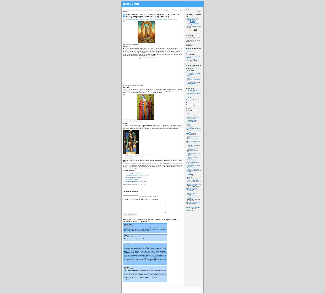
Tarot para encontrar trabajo (194, 155)
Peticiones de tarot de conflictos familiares (192, 134)
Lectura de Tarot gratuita (157, 19)
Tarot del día (189, 177)
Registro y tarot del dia (192, 178)
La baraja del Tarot (191, 176)
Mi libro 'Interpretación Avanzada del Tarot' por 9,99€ (192, 21)
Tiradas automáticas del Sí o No (194, 184)
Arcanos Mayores (131, 10)
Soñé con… (189, 97)
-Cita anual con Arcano (192, 120)
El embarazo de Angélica (192, 90)
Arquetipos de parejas (139, 19)
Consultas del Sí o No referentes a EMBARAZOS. (193, 186)
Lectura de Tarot (148, 19)
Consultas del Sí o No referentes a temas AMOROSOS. (192, 189)
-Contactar (189, 125)
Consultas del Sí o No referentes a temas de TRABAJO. (192, 193)
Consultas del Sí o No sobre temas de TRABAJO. (193, 205)
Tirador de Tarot (190, 210)
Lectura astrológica (191, 24)
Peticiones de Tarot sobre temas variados (193, 160)
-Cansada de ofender (191, 118)
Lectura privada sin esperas (193, 18)
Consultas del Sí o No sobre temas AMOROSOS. (193, 203)
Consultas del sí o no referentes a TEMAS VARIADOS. (192, 197)
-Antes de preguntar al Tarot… (193, 117)
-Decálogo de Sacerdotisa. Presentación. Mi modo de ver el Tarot (194, 128)
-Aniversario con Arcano (192, 115)
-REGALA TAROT (190, 174)
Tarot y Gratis (131, 3)
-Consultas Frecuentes (192, 121)
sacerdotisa (131, 184)
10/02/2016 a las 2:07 (128, 236)
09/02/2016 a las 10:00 (128, 268)
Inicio (124, 10)
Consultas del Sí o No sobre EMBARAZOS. (193, 200)
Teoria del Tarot (174, 19)
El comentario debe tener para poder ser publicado (140, 199)
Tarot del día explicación (193, 180)
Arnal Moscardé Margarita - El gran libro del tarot (193, 83)
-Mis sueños (189, 173)
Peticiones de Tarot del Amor (194, 141)
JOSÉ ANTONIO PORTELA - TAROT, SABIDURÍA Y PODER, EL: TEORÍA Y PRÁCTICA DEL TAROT (194, 73)
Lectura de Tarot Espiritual (193, 23)
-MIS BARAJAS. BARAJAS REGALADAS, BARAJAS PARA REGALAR (194, 170)
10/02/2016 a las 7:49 (128, 225)
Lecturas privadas (191, 92)
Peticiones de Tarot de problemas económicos (192, 139)
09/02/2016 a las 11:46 (128, 245)
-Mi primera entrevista (192, 167)
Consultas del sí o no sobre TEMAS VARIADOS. (193, 208)
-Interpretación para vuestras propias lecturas (193, 163)
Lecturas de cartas (166, 19)
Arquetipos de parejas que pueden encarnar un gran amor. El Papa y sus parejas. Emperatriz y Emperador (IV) (152, 15)
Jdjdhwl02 (189, 96)
